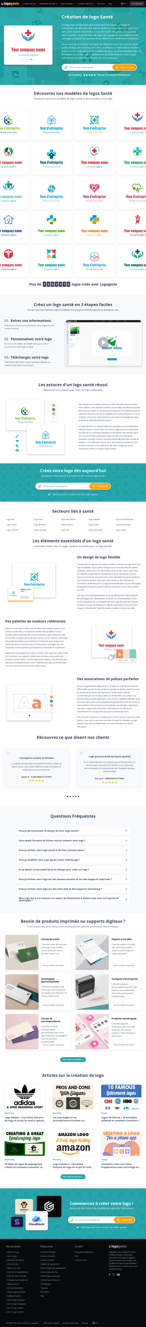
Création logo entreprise (50, 1280)
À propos (101, 4)
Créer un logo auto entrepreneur (53, 1268)
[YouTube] (118, 1275)
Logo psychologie (123, 524)
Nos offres (44, 1292)
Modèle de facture (13, 1296)
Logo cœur (38, 519)
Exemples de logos (48, 1252)
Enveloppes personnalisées (17, 1280)
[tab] (22, 59)
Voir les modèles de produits (52, 965)
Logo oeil (65, 530)
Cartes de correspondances (17, 1272)
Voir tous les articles (72, 1177)
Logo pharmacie (95, 530)
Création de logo (29, 4)
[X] (113, 1274)
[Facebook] (109, 1274)
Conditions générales (70, 1323)
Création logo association (50, 1276)
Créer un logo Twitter (14, 1308)
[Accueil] (10, 3)
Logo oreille (93, 524)
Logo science (121, 530)
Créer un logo (11, 1256)
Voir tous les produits (14, 1288)
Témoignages (45, 1284)
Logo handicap (40, 530)
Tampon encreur (12, 1284)
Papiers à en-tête (13, 1268)
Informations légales (51, 1323)
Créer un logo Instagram (15, 1304)
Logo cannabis (12, 530)
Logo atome (11, 524)
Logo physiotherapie (124, 519)
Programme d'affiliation (84, 1252)
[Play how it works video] (103, 342)
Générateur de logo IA (48, 4)
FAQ (76, 1256)
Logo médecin (67, 524)
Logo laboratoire (68, 519)
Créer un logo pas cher (49, 1272)
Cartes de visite (12, 1264)
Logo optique (94, 519)
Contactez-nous (81, 1260)
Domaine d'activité (47, 1256)
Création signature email (15, 1292)
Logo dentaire (40, 524)
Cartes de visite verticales (16, 1276)
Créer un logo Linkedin (15, 1312)
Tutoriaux (44, 1288)
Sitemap (84, 1323)
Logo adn (10, 519)
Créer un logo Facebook (15, 1300)
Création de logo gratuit (49, 1264)
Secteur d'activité (47, 1260)
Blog (110, 4)
